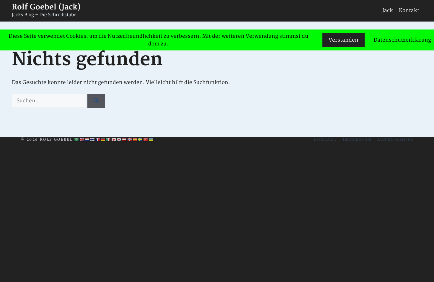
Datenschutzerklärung (402, 40)
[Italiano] (108, 140)
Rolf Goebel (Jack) (46, 7)
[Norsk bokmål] (130, 140)
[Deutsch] (103, 140)
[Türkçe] (146, 140)
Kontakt (409, 10)
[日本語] (114, 140)
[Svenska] (140, 140)
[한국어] (119, 140)
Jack (387, 10)
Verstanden (343, 40)
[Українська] (151, 140)
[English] (82, 140)
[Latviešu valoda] (124, 140)
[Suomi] (92, 140)
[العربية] (76, 140)
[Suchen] (96, 101)
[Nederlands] (87, 140)
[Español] (135, 140)
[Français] (98, 140)
